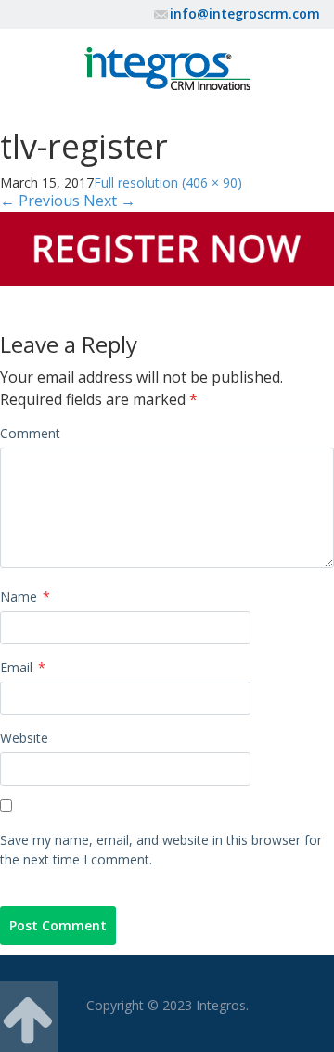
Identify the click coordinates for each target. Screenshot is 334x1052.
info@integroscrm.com (245, 13)
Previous (40, 200)
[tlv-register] (167, 247)
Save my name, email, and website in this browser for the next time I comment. (161, 849)
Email (22, 667)
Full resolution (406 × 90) (168, 182)
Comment (30, 433)
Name (25, 596)
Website (24, 738)
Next (109, 200)
